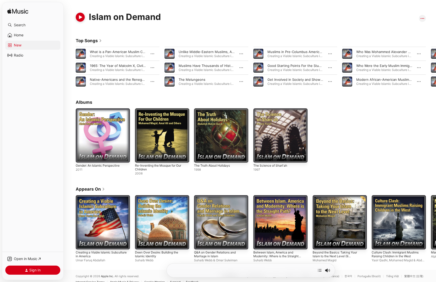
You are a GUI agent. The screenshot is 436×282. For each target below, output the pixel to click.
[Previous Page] (70, 67)
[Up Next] (320, 270)
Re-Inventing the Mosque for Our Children (161, 112)
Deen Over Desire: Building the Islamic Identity (159, 199)
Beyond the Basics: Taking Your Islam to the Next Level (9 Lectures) (337, 201)
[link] (89, 40)
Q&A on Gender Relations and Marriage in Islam (217, 199)
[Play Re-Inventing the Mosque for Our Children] (141, 156)
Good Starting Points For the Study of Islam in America (310, 66)
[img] (17, 11)
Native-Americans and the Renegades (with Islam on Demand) (139, 80)
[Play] (80, 17)
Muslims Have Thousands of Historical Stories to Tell (220, 66)
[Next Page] (430, 67)
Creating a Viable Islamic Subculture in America (95, 199)
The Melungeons (192, 80)
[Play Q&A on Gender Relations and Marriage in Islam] (200, 243)
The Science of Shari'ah (271, 110)
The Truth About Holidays (214, 110)
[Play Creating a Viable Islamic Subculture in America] (82, 243)
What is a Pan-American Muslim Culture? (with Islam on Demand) (141, 52)
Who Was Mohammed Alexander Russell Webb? (393, 52)
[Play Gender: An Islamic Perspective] (82, 156)
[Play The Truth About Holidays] (200, 156)
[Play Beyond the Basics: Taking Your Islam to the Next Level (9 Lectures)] (319, 243)
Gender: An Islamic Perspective (100, 110)
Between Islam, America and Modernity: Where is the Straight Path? (279, 201)
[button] (33, 25)
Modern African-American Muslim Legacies (390, 80)
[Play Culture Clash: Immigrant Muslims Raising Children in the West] (378, 243)
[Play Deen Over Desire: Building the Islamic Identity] (141, 243)
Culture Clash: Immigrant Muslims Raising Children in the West (398, 199)
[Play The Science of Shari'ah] (259, 156)
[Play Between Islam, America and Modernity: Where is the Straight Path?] (259, 243)
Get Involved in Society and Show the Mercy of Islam (309, 80)
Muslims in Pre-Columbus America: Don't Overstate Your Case (316, 52)
